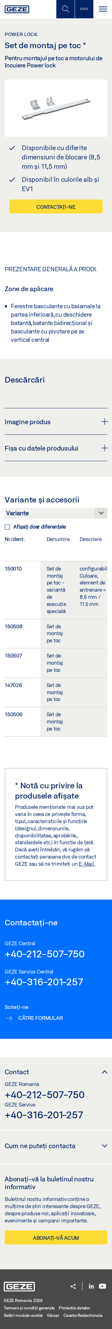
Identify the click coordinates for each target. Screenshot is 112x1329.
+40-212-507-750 (44, 953)
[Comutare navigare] (102, 9)
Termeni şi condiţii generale (29, 1307)
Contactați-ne (56, 207)
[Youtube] (102, 1286)
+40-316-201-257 (44, 981)
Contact (17, 1071)
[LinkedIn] (91, 1286)
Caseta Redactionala (82, 1315)
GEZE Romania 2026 (23, 1300)
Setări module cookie (23, 1315)
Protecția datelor (74, 1307)
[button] (73, 1286)
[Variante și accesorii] (56, 515)
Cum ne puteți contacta (40, 1145)
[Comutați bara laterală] (84, 9)
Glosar (53, 1315)
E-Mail (87, 864)
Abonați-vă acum (56, 1238)
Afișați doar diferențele (39, 526)
